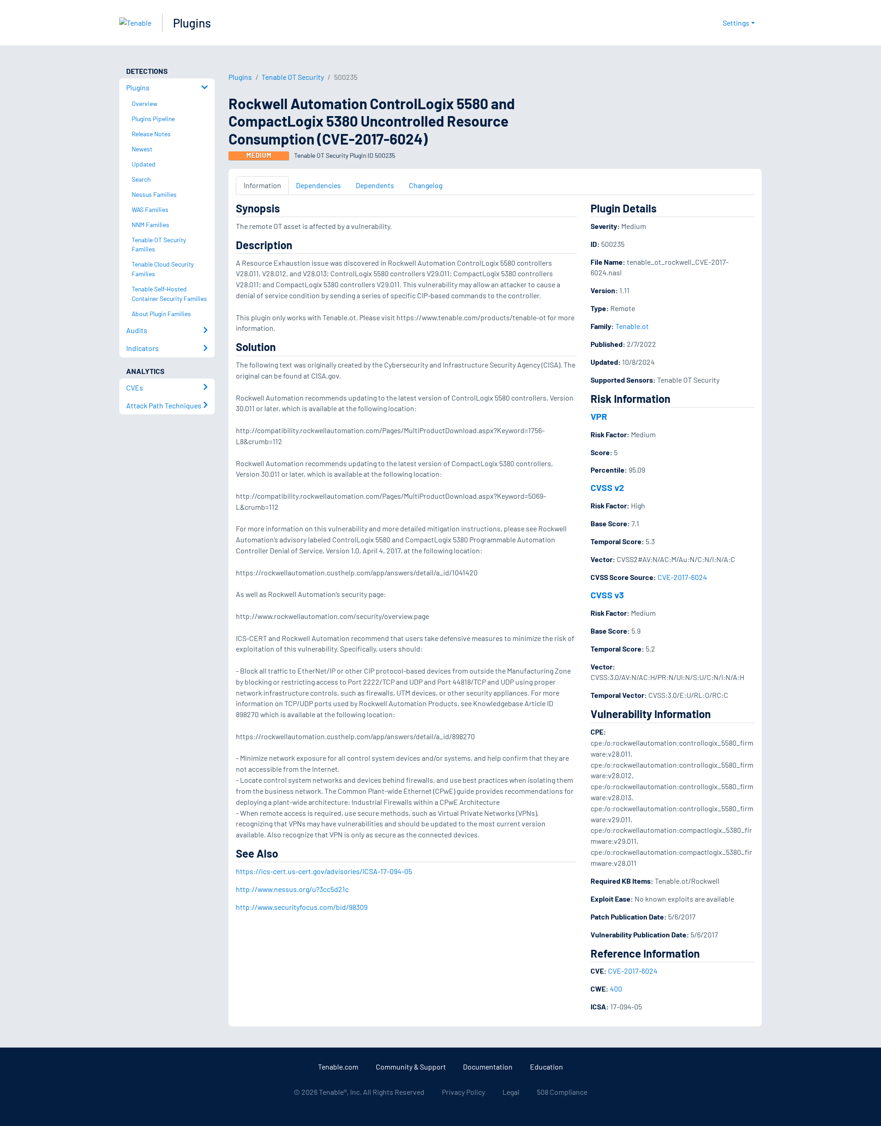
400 (616, 988)
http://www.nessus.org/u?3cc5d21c (292, 889)
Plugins (192, 23)
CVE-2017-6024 (682, 577)
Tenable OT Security (293, 76)
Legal (510, 1091)
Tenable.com (338, 1066)
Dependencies (318, 185)
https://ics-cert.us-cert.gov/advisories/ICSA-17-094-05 (324, 871)
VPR (599, 416)
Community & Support (411, 1066)
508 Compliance (562, 1091)
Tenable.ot (632, 326)
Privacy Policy (463, 1091)
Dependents (375, 185)
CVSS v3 (607, 594)
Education (546, 1066)
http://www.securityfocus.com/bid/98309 (302, 907)
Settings (736, 22)
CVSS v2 (607, 487)
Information (262, 185)
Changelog (425, 185)
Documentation (488, 1066)
